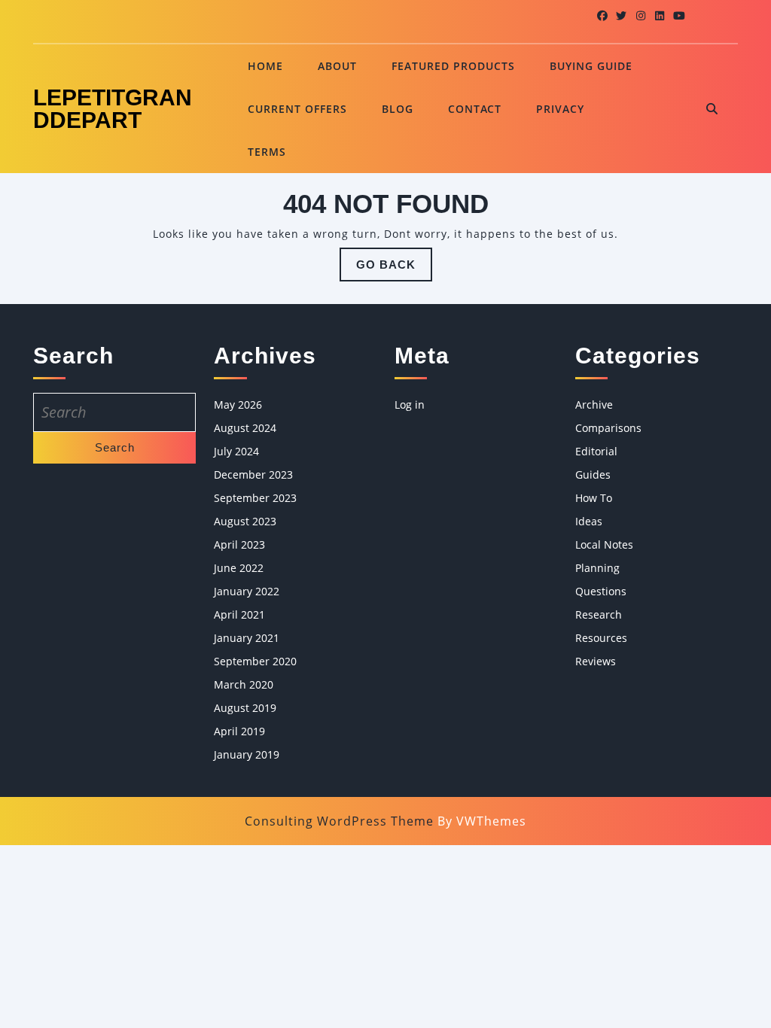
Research (598, 614)
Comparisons (608, 428)
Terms (267, 151)
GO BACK (394, 269)
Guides (593, 474)
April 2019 (239, 731)
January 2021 (246, 638)
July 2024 (236, 451)
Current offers (297, 109)
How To (593, 498)
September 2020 (255, 661)
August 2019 (245, 708)
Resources (601, 638)
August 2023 (245, 521)
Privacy (560, 109)
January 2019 (246, 754)
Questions (600, 591)
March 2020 (243, 684)
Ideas (588, 521)
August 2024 (245, 428)
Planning (597, 568)
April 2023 (239, 544)
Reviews (595, 661)
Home (265, 66)
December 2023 (253, 474)
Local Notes (604, 544)
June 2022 (239, 568)
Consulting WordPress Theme (339, 821)
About (337, 66)
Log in (410, 404)
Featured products (453, 66)
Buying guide (591, 66)
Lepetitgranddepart (112, 108)
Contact (474, 109)
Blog (397, 109)
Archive (594, 404)
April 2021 (239, 614)
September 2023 (255, 498)
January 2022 (246, 591)
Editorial (596, 451)
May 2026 (238, 404)
